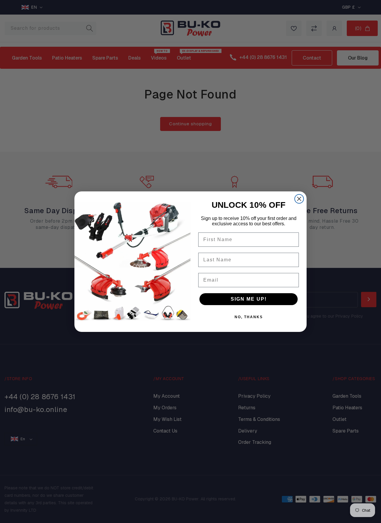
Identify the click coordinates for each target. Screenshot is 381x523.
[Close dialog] (299, 198)
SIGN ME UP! (249, 299)
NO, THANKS (249, 317)
